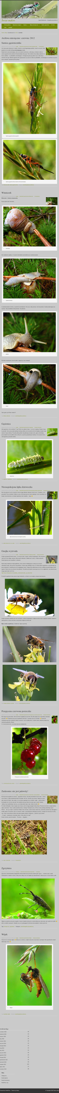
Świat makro (8, 20)
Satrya (17, 1090)
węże (5, 860)
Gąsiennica (10, 479)
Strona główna (7, 25)
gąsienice (5, 479)
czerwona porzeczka (7, 783)
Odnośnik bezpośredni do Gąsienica (26, 427)
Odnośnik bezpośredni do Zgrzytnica (27, 871)
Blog (6, 32)
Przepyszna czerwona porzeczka (16, 711)
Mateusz (17, 871)
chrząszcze (6, 926)
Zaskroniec (8, 860)
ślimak (5, 415)
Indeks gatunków (45, 25)
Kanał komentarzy (6, 1080)
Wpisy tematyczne (34, 25)
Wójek (4, 934)
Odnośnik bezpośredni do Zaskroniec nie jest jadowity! (29, 794)
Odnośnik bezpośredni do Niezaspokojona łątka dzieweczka (30, 490)
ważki (13, 543)
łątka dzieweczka (7, 543)
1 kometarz (38, 871)
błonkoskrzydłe (6, 184)
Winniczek (6, 192)
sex (11, 543)
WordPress (8, 1090)
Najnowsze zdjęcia (17, 25)
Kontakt (10, 27)
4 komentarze (41, 46)
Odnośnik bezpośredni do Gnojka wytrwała (27, 554)
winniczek (8, 415)
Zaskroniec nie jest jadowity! (15, 791)
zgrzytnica (12, 926)
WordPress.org (5, 1082)
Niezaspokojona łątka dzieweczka (17, 486)
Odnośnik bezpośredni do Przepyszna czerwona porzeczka (30, 714)
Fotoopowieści (18, 860)
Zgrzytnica (6, 868)
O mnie (53, 25)
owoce (13, 783)
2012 (16, 32)
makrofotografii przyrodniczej (28, 184)
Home (3, 32)
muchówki (12, 703)
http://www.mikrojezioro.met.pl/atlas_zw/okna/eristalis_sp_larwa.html (17, 573)
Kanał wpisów (5, 1078)
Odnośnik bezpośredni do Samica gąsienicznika (28, 46)
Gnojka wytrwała (9, 550)
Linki (5, 27)
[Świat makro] (29, 9)
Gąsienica (6, 423)
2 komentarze (37, 196)
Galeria (25, 25)
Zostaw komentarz (37, 427)
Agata (17, 46)
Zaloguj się (4, 1075)
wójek (9, 1014)
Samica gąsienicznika (11, 42)
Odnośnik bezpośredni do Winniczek (26, 196)
